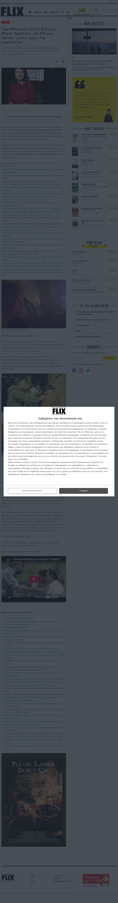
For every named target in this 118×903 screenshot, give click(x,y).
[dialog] (59, 451)
